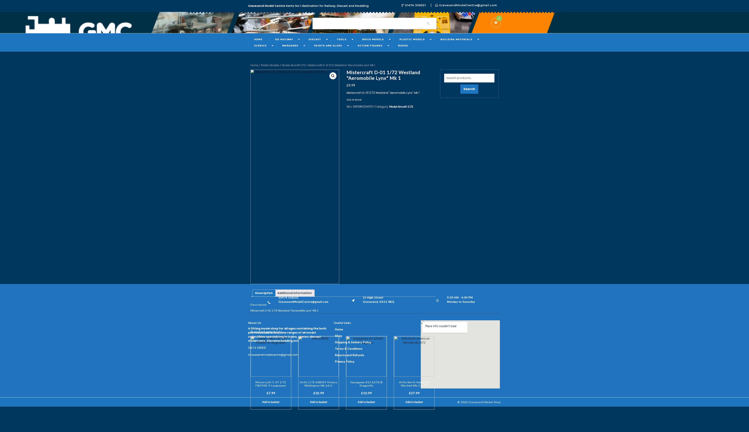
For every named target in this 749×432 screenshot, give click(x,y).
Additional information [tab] (294, 293)
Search (469, 89)
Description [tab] (264, 293)
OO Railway (284, 39)
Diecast (315, 39)
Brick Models (373, 39)
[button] (332, 75)
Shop (338, 336)
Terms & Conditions (348, 349)
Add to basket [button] (271, 402)
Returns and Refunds (349, 355)
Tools (342, 39)
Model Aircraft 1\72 (294, 65)
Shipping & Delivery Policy (353, 342)
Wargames (290, 45)
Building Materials (456, 39)
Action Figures (370, 45)
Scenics (260, 45)
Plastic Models (412, 39)
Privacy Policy (344, 361)
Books (403, 45)
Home (258, 39)
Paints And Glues (328, 45)
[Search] (428, 23)
